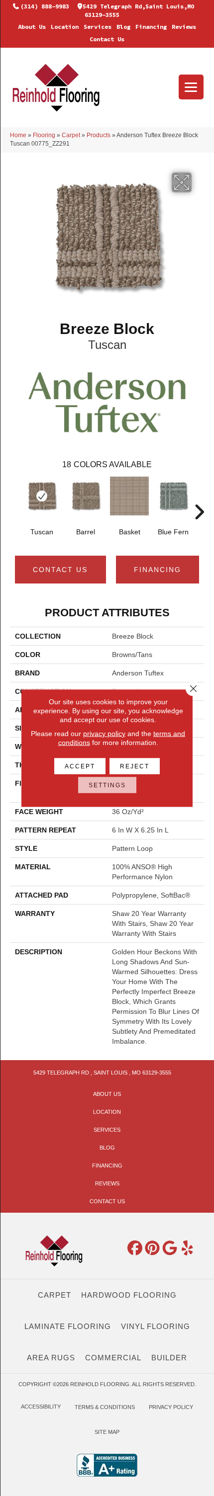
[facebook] (135, 1248)
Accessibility (41, 1407)
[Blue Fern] (173, 496)
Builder (169, 1357)
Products (98, 135)
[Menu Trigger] (191, 87)
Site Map (107, 1432)
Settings (107, 785)
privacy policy (104, 734)
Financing (151, 26)
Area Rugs (51, 1357)
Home (18, 135)
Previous (14, 497)
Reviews (184, 26)
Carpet (71, 135)
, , (102, 1073)
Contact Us (107, 39)
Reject (134, 766)
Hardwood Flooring (129, 1295)
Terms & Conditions (105, 1407)
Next (199, 497)
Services (97, 26)
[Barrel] (85, 496)
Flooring (44, 135)
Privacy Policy (171, 1407)
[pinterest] (152, 1248)
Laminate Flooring (67, 1326)
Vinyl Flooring (155, 1326)
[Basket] (129, 496)
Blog (123, 26)
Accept (80, 766)
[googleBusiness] (170, 1248)
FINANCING (157, 570)
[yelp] (187, 1248)
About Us (32, 26)
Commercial (113, 1357)
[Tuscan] (42, 496)
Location (65, 26)
